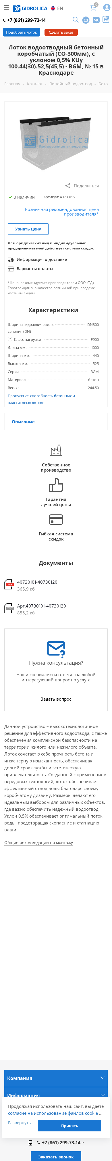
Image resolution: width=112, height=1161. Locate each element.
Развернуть (19, 1122)
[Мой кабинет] (107, 8)
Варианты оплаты (34, 268)
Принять (69, 1125)
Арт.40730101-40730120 (41, 606)
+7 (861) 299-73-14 (26, 20)
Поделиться (86, 186)
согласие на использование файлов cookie (53, 1113)
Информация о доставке (41, 259)
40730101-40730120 (37, 582)
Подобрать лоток (21, 32)
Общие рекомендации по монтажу (38, 842)
